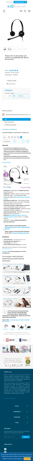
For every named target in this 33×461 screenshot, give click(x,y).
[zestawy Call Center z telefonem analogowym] (28, 326)
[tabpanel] (16, 229)
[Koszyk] (29, 11)
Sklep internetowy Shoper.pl (9, 398)
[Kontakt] (21, 11)
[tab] (16, 119)
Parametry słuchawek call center (20, 233)
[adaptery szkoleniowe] (16, 302)
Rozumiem (27, 458)
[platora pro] (16, 176)
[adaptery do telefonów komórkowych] (16, 279)
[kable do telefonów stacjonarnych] (16, 268)
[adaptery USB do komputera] (16, 291)
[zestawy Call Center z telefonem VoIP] (20, 326)
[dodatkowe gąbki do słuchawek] (13, 326)
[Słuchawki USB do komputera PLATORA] (16, 348)
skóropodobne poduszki (15, 215)
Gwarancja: (5, 251)
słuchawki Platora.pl (7, 248)
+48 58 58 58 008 (19, 2)
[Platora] (15, 72)
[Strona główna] (16, 6)
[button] (7, 11)
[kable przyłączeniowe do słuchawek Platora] (6, 326)
